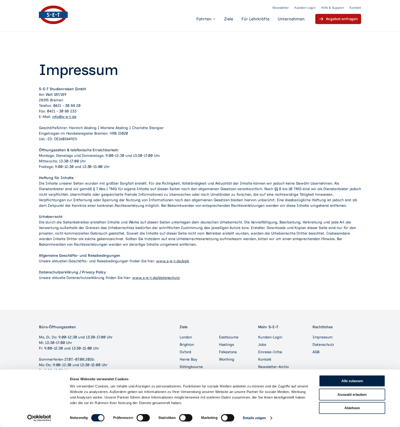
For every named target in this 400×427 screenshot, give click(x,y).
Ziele (228, 19)
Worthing (226, 359)
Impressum (322, 337)
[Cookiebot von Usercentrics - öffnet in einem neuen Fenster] (39, 418)
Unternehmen (291, 19)
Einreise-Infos (270, 352)
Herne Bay (188, 359)
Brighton (187, 344)
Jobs (262, 344)
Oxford (185, 352)
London (186, 337)
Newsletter (280, 8)
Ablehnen (352, 408)
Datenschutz (323, 344)
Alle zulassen (352, 381)
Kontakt (355, 8)
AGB (316, 352)
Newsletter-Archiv (273, 367)
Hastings (226, 344)
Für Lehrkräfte (255, 19)
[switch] (143, 417)
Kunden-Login (305, 8)
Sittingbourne (191, 367)
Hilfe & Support (332, 8)
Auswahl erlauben (352, 394)
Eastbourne (228, 337)
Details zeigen (254, 418)
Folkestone (228, 352)
